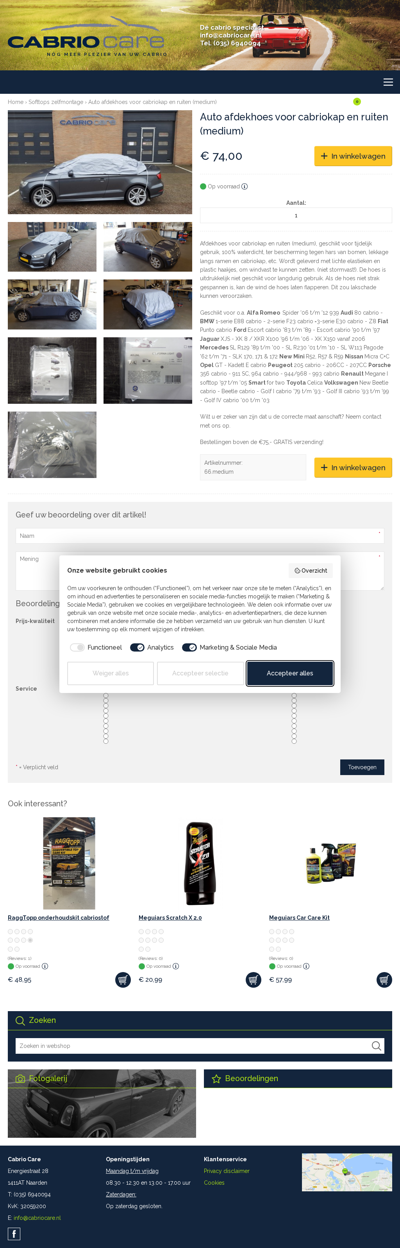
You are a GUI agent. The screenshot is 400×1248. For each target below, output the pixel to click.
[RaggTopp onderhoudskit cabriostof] (69, 863)
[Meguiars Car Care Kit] (330, 863)
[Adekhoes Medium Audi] (100, 162)
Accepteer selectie (200, 673)
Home (15, 102)
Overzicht (314, 571)
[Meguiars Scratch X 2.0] (200, 863)
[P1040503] (148, 370)
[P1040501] (52, 370)
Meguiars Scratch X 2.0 (170, 918)
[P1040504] (52, 445)
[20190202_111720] (52, 247)
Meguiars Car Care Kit (299, 918)
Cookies (214, 1183)
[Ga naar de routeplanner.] (347, 1189)
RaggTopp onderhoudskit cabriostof (58, 918)
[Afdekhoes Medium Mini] (148, 247)
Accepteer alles (290, 673)
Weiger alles (111, 673)
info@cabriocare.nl (231, 35)
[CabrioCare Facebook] (14, 1234)
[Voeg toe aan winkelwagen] (123, 980)
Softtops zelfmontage (56, 102)
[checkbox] (94, 647)
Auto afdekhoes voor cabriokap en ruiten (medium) (152, 102)
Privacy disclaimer (227, 1171)
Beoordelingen (250, 1078)
